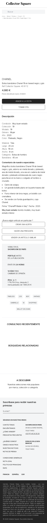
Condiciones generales (12, 458)
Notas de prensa (10, 451)
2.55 (20, 296)
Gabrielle (14, 303)
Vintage (37, 296)
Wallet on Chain (23, 309)
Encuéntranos (9, 428)
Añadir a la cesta (23, 101)
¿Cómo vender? (9, 432)
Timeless (11, 296)
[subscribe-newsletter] (43, 412)
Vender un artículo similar (23, 237)
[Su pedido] (41, 3)
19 (23, 303)
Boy (27, 296)
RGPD (5, 468)
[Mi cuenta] (44, 3)
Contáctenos (8, 425)
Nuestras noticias (10, 448)
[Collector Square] (18, 4)
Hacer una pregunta (23, 231)
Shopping (33, 303)
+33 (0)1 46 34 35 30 (32, 433)
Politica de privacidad (12, 465)
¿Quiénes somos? (10, 441)
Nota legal (7, 461)
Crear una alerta (24, 224)
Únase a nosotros (10, 445)
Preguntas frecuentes (12, 435)
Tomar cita (23, 107)
